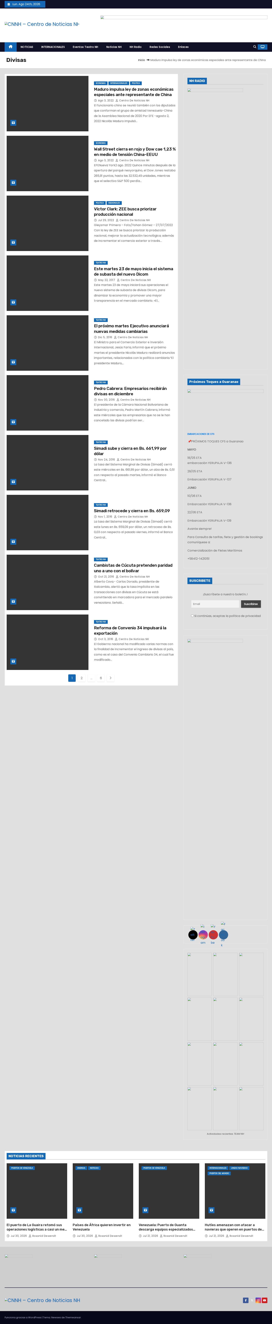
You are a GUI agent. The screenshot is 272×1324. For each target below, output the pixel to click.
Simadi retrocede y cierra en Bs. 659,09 (132, 510)
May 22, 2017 (107, 280)
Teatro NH (101, 262)
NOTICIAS (27, 47)
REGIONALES (114, 203)
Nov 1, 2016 (105, 516)
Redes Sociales (160, 47)
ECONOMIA (101, 83)
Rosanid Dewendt (43, 1236)
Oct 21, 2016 (106, 577)
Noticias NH (114, 47)
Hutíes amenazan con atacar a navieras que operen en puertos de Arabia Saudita (233, 1229)
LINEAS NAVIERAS (239, 1168)
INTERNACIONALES (53, 47)
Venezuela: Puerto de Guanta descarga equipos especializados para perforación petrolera (166, 1229)
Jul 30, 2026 (19, 1236)
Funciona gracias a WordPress (23, 1317)
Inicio (141, 60)
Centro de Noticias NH (134, 100)
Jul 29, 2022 (106, 220)
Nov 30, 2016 (107, 400)
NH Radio (136, 47)
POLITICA (136, 83)
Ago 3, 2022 (106, 100)
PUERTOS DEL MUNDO (219, 1173)
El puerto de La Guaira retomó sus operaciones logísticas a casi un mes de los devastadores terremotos (36, 1229)
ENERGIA (81, 1168)
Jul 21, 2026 (151, 1236)
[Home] (11, 47)
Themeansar (73, 1317)
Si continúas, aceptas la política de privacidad (227, 616)
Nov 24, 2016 (107, 459)
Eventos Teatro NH (85, 47)
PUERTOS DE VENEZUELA (22, 1168)
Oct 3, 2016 (106, 639)
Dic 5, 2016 (105, 337)
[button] (254, 47)
